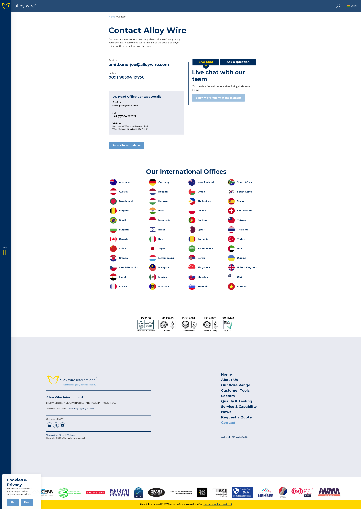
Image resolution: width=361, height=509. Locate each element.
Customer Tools (235, 390)
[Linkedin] (49, 425)
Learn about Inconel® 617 (217, 504)
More (26, 502)
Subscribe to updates (126, 145)
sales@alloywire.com (125, 105)
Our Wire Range (235, 385)
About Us (229, 380)
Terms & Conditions (55, 435)
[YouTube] (62, 425)
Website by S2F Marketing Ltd (234, 437)
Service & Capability (239, 406)
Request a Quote (236, 417)
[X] (56, 425)
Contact (228, 423)
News (226, 412)
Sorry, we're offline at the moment (218, 97)
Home (112, 16)
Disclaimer (71, 435)
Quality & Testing (236, 401)
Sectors (228, 396)
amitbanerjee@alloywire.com (139, 64)
